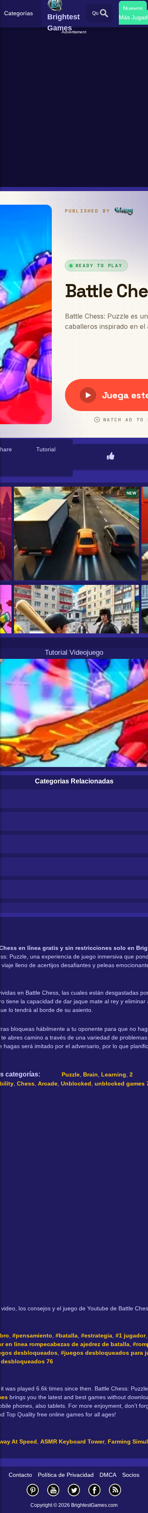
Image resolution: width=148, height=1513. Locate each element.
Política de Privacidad (66, 1474)
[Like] (110, 456)
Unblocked (76, 1083)
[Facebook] (94, 1490)
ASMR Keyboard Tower (72, 1441)
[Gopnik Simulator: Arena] (76, 632)
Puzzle (71, 1074)
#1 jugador (131, 1335)
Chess (26, 1083)
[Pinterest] (32, 1490)
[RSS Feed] (115, 1490)
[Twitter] (74, 1490)
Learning (113, 1074)
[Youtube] (53, 1490)
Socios (130, 1474)
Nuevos (133, 8)
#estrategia (96, 1335)
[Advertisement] (74, 109)
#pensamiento (32, 1335)
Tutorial (46, 449)
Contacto (20, 1474)
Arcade (48, 1083)
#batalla (67, 1335)
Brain (90, 1074)
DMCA (107, 1474)
